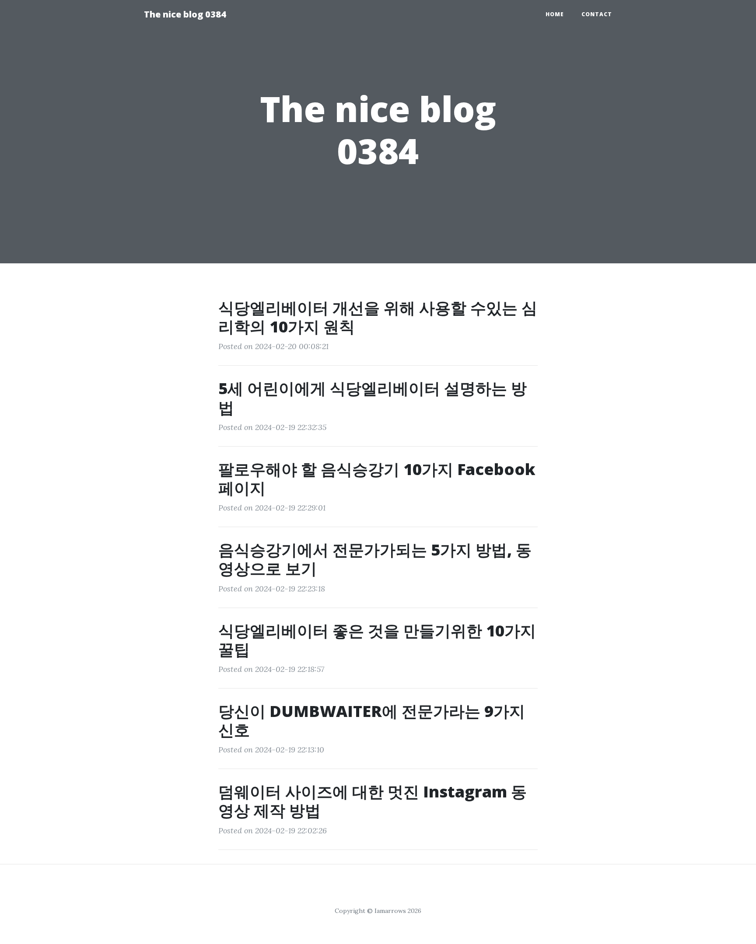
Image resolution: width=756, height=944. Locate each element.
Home (555, 14)
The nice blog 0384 (185, 14)
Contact (596, 14)
